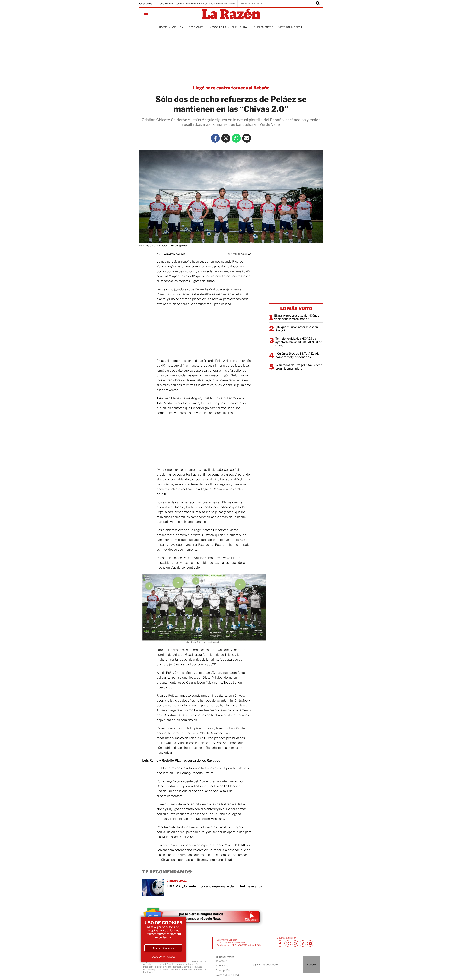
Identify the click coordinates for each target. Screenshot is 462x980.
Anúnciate (222, 965)
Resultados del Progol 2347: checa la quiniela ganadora (298, 366)
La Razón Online (174, 254)
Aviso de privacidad (163, 956)
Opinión (177, 27)
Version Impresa (290, 27)
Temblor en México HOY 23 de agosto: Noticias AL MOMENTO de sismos (298, 342)
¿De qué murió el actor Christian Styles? (296, 328)
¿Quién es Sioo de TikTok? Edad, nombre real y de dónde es (297, 355)
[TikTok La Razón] (303, 943)
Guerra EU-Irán (165, 3)
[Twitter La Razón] (225, 138)
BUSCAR (312, 964)
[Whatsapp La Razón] (236, 138)
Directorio (221, 960)
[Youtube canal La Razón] (310, 943)
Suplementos (263, 27)
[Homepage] (231, 14)
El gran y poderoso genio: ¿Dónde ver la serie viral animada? (296, 317)
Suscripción (223, 970)
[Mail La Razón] (246, 138)
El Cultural (239, 27)
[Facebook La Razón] (215, 138)
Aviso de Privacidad (227, 974)
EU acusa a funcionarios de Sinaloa (217, 3)
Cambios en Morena (186, 3)
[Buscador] (318, 3)
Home (163, 27)
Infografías (217, 27)
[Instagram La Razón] (295, 943)
